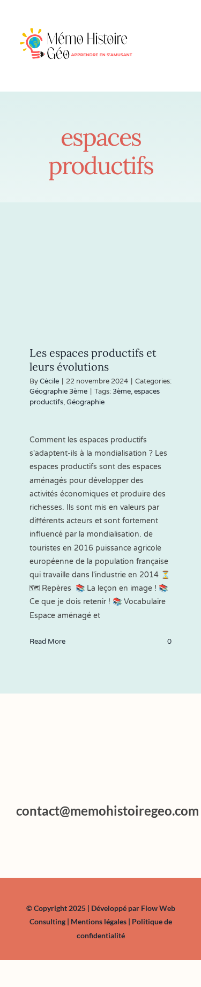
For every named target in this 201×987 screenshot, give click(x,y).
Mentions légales (99, 921)
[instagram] (90, 844)
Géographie (85, 402)
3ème (122, 391)
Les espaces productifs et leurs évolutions (93, 359)
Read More (47, 641)
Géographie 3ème (58, 391)
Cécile (49, 381)
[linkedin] (111, 844)
